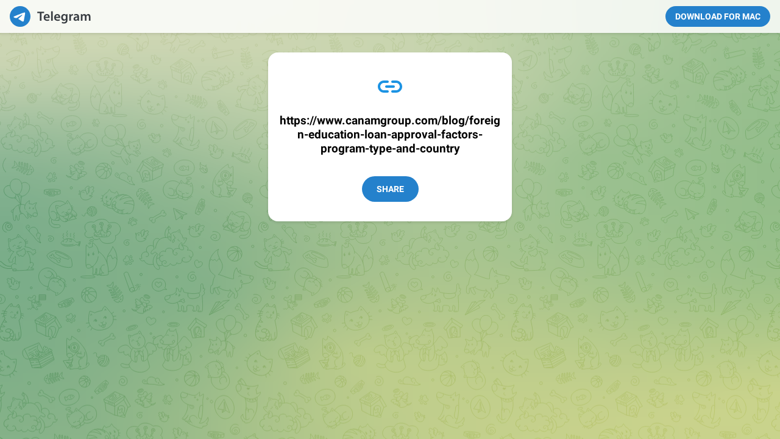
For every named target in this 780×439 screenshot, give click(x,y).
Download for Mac (717, 16)
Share (390, 189)
